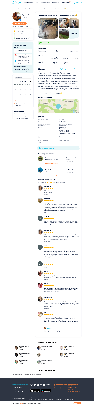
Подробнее (20, 51)
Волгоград (45, 399)
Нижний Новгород (33, 401)
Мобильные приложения (74, 391)
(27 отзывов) (21, 31)
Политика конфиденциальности (19, 400)
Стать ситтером (55, 2)
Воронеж (51, 399)
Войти (77, 2)
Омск (48, 401)
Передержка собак (17, 374)
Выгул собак (39, 374)
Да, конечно (77, 403)
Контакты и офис (58, 388)
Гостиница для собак (29, 374)
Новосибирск (42, 401)
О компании (57, 386)
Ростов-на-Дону (58, 401)
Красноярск (70, 399)
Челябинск (79, 401)
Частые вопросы (45, 2)
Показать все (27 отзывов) (44, 333)
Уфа (74, 401)
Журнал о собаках (65, 2)
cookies (21, 403)
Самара (65, 401)
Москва (31, 399)
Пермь (52, 401)
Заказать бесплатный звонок (20, 384)
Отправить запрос (19, 23)
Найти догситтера (29, 2)
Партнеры (70, 389)
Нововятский (25, 18)
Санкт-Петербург (38, 399)
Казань (64, 399)
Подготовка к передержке (60, 384)
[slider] (50, 182)
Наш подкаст (57, 389)
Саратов (70, 401)
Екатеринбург (58, 399)
